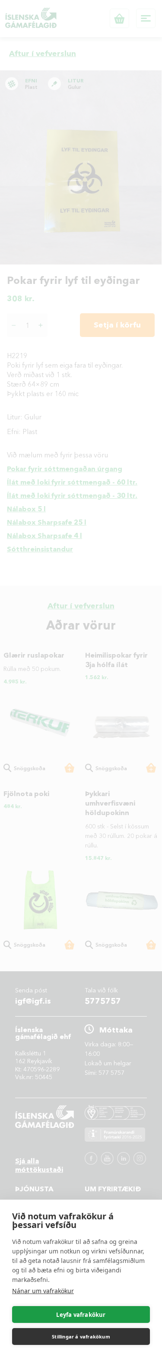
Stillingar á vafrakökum (81, 1336)
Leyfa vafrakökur (80, 1315)
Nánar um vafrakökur (43, 1291)
